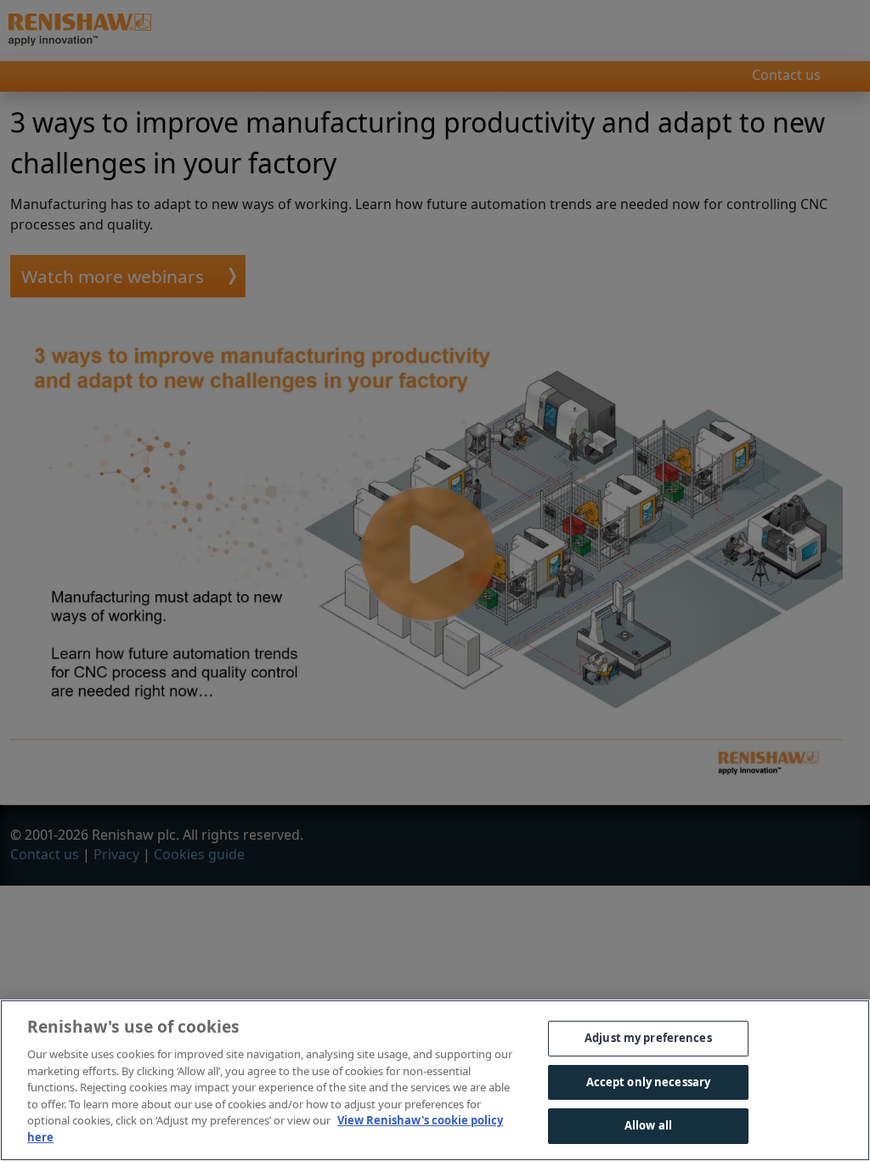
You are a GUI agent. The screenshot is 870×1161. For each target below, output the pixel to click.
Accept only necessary (648, 1082)
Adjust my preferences (648, 1037)
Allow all (648, 1125)
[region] (435, 1080)
